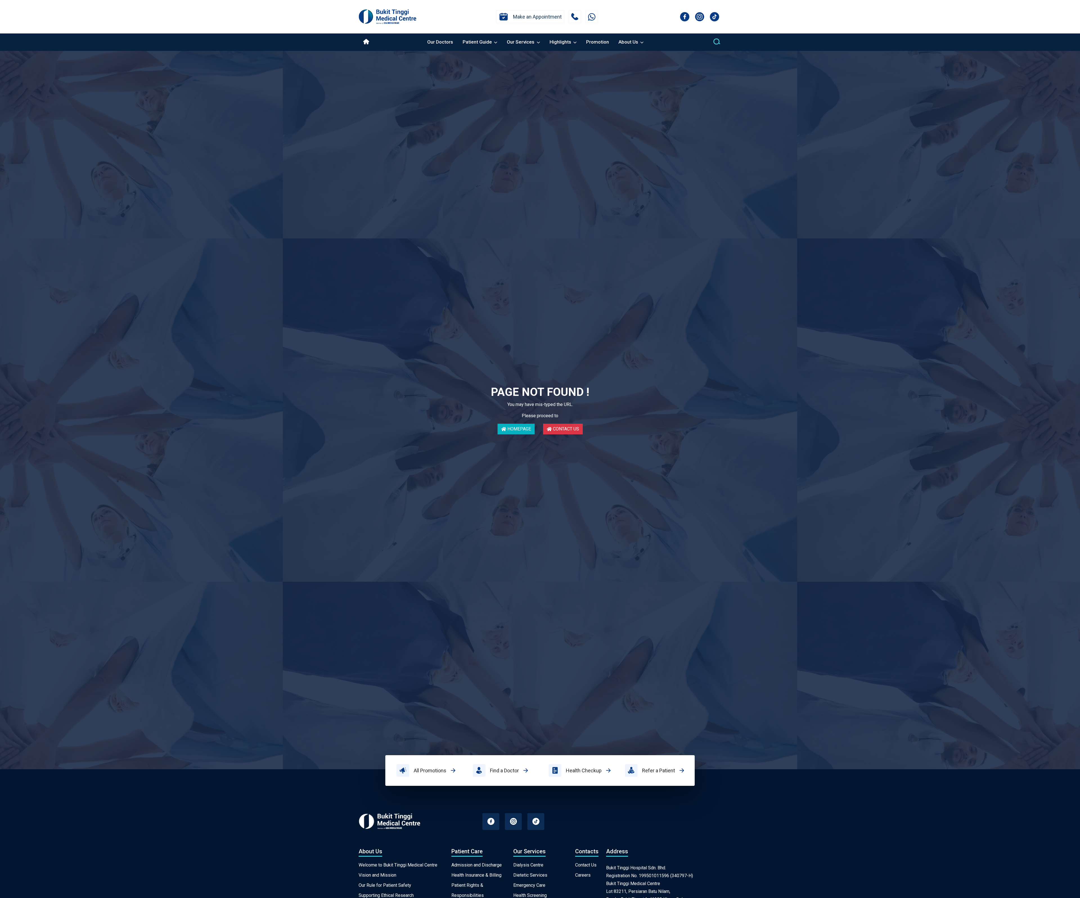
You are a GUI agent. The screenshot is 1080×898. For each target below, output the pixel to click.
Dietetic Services (530, 875)
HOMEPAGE (519, 429)
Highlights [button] (561, 42)
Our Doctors (440, 42)
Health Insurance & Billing (476, 875)
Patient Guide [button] (478, 42)
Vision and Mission (377, 875)
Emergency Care (529, 885)
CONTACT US (566, 429)
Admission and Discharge (476, 865)
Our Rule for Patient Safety (385, 885)
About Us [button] (628, 42)
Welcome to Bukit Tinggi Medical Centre (398, 865)
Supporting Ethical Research (386, 895)
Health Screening (530, 895)
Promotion (597, 42)
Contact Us (586, 865)
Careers (583, 875)
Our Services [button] (521, 42)
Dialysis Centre (528, 865)
